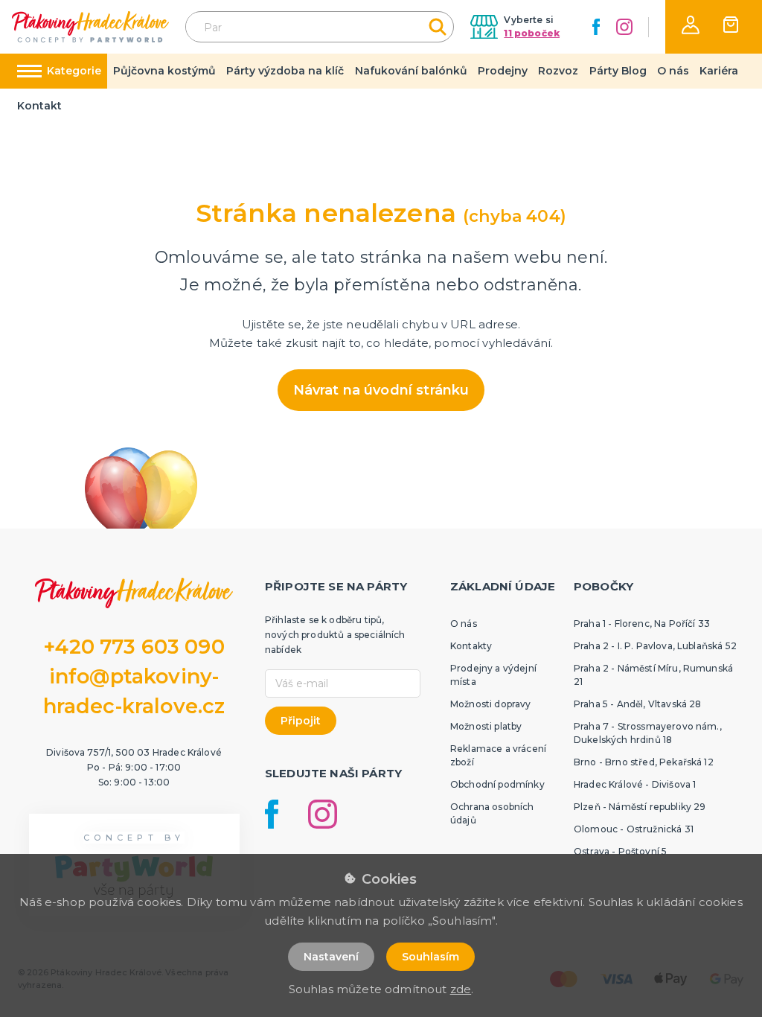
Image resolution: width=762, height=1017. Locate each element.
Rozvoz (558, 70)
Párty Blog (618, 70)
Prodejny (503, 70)
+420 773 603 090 (134, 646)
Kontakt (39, 105)
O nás (673, 70)
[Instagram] (624, 26)
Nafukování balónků (411, 70)
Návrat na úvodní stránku (381, 390)
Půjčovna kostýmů (164, 70)
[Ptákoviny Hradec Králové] (90, 26)
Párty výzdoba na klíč (285, 70)
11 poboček (532, 33)
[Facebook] (596, 26)
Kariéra (718, 70)
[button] (690, 24)
